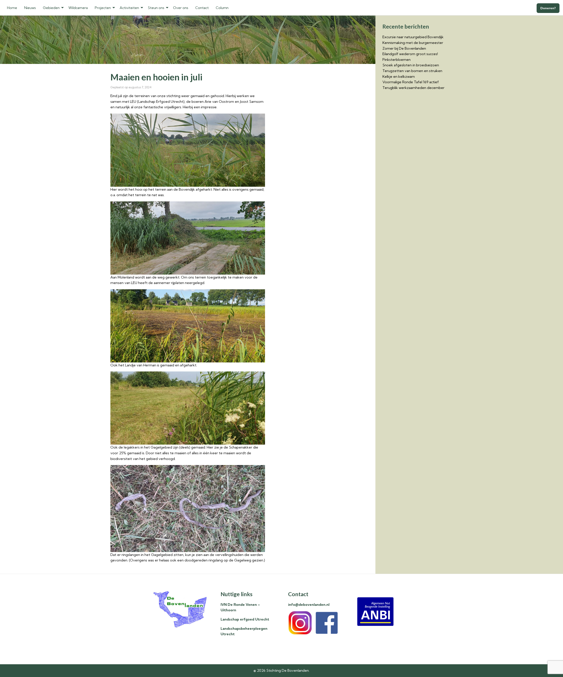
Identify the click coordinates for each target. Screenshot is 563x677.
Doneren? (548, 8)
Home (12, 7)
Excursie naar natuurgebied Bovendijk (413, 37)
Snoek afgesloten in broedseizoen (410, 65)
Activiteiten (129, 7)
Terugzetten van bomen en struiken (412, 71)
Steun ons (156, 7)
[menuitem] (12, 8)
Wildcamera (78, 7)
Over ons (180, 7)
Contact (202, 7)
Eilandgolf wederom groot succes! (410, 54)
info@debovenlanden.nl (308, 604)
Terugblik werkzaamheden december (413, 87)
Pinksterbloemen (396, 59)
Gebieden (51, 7)
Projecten (103, 7)
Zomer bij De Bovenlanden (404, 48)
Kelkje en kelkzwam (398, 76)
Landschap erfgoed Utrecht (245, 619)
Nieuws (30, 7)
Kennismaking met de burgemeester (412, 42)
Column (222, 7)
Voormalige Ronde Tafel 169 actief (410, 82)
